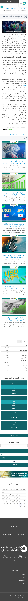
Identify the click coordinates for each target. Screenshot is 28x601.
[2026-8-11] (17, 498)
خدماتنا (21, 532)
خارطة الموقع (21, 595)
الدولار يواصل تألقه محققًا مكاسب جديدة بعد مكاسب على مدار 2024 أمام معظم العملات (14, 163)
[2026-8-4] (17, 495)
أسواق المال (20, 534)
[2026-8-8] (4, 495)
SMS (23, 583)
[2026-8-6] (10, 495)
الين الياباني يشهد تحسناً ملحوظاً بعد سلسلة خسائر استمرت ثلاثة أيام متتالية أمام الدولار (14, 288)
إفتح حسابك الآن (14, 435)
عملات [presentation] (24, 341)
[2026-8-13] (10, 498)
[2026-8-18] (17, 501)
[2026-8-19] (14, 501)
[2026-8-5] (14, 495)
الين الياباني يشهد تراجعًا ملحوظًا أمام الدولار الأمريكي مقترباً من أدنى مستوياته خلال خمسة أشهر (14, 226)
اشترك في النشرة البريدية (10, 595)
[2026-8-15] (4, 498)
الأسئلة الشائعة (7, 534)
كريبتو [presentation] (19, 341)
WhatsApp (22, 580)
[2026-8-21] (7, 501)
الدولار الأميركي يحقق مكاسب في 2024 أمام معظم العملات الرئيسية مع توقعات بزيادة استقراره (14, 195)
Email (23, 574)
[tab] (25, 341)
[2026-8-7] (7, 495)
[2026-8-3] (20, 495)
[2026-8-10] (20, 498)
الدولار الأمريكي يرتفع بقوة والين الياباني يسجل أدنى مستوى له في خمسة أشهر (15, 320)
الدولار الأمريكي (18, 36)
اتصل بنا (7, 532)
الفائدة (24, 85)
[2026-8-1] (4, 492)
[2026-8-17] (20, 501)
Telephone (22, 577)
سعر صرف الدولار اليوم (14, 134)
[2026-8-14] (7, 498)
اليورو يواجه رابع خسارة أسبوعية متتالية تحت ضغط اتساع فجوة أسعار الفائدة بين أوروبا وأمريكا (14, 257)
